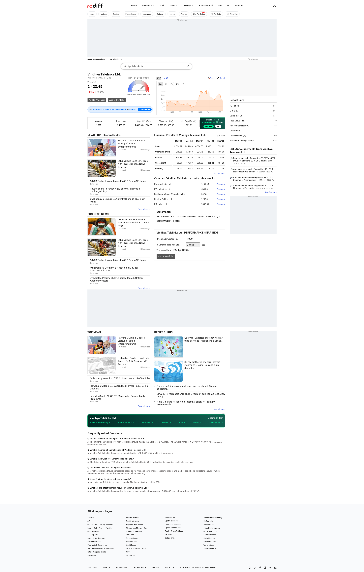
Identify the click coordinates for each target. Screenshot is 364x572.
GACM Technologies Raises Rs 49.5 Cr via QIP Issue (118, 181)
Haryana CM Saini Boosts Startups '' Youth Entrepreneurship (131, 143)
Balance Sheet (163, 216)
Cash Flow (181, 216)
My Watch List (208, 525)
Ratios (177, 221)
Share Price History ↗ (100, 422)
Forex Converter (209, 535)
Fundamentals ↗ (126, 422)
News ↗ (197, 422)
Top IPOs (94, 535)
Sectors (116, 14)
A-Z (88, 521)
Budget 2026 (170, 538)
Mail (162, 5)
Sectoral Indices (209, 542)
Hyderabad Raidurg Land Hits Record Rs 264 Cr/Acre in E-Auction (133, 361)
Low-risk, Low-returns (134, 531)
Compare (221, 184)
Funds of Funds (132, 538)
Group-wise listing (94, 531)
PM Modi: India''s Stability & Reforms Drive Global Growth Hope (133, 222)
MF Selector (130, 555)
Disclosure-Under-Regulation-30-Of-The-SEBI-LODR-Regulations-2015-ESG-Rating (254, 161)
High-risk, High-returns (134, 525)
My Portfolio (216, 14)
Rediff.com (190, 567)
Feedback (155, 567)
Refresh (222, 78)
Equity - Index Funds (172, 521)
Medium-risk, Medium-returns (137, 528)
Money (187, 5)
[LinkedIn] (275, 567)
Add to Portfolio (165, 256)
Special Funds (131, 542)
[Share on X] (255, 567)
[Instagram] (265, 567)
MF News (168, 535)
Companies (99, 59)
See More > (144, 209)
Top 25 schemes (132, 521)
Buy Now (208, 126)
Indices (104, 14)
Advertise (106, 567)
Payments (147, 5)
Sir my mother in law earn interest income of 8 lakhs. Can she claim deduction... (202, 365)
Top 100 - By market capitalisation (100, 549)
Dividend (192, 216)
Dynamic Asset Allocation (136, 549)
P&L (173, 216)
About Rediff (92, 567)
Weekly (102, 525)
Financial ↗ (147, 422)
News (172, 5)
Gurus (220, 5)
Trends (184, 14)
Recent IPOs (92, 538)
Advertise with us (210, 549)
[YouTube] (270, 567)
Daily (96, 525)
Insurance (147, 14)
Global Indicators (210, 531)
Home (134, 5)
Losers (172, 14)
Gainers (160, 14)
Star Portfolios (199, 14)
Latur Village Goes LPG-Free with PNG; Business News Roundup (133, 164)
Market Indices (209, 538)
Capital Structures (164, 221)
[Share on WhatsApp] (250, 567)
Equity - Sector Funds (173, 524)
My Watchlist (232, 14)
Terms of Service (139, 567)
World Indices (208, 545)
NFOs (128, 552)
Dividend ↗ (166, 422)
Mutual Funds (130, 14)
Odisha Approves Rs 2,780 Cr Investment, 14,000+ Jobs (120, 378)
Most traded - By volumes (97, 545)
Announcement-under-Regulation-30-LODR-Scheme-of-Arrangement (253, 178)
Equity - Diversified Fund (174, 531)
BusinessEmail (206, 5)
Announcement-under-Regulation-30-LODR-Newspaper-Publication (253, 170)
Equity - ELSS (170, 517)
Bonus (201, 216)
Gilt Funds (130, 535)
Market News (92, 555)
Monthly (109, 525)
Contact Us (169, 567)
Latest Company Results (96, 552)
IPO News (101, 538)
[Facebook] (260, 567)
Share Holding (212, 216)
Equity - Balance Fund (173, 528)
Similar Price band (94, 542)
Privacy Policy (121, 567)
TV (228, 5)
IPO (88, 535)
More (237, 5)
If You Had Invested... (211, 528)
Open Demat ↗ (216, 422)
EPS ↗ (182, 422)
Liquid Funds (131, 545)
